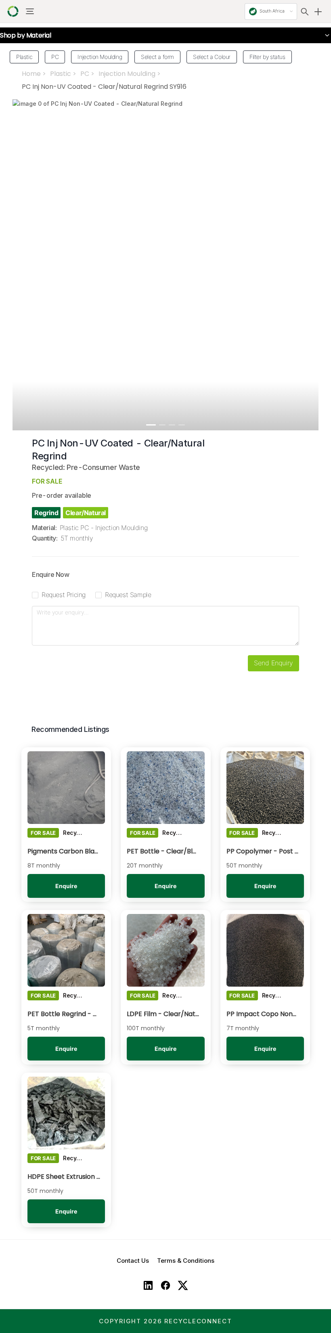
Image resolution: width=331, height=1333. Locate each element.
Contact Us (133, 1261)
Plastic (60, 73)
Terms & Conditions (185, 1261)
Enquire (66, 885)
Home (31, 73)
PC (84, 73)
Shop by (25, 35)
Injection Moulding (126, 73)
